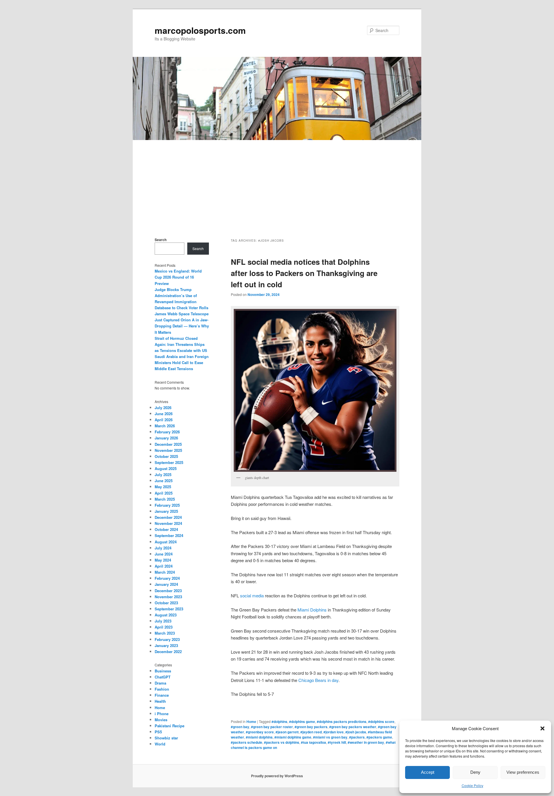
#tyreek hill (337, 742)
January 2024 (166, 584)
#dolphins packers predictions (341, 721)
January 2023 (166, 645)
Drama (160, 683)
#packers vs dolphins (281, 742)
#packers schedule (246, 742)
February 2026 (167, 432)
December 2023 (168, 590)
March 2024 (165, 572)
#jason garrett (287, 732)
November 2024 (168, 523)
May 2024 (163, 560)
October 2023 (166, 602)
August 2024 (166, 542)
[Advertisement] (277, 183)
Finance (162, 695)
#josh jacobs (355, 732)
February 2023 (167, 639)
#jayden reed (311, 732)
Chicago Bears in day (318, 680)
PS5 (158, 732)
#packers (357, 737)
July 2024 (163, 548)
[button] (542, 728)
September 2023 (169, 609)
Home (251, 721)
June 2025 (164, 480)
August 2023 (166, 615)
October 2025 (166, 456)
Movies (161, 719)
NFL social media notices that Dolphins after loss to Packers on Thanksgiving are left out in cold (304, 273)
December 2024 (168, 517)
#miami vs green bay (330, 737)
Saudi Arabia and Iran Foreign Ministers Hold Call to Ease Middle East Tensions (182, 362)
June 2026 (164, 413)
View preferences (522, 772)
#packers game (379, 737)
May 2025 (163, 486)
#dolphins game (302, 721)
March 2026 (165, 425)
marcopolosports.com (200, 30)
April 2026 (164, 419)
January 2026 (166, 438)
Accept (427, 772)
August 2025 (166, 468)
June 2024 (164, 554)
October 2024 (166, 529)
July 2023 (163, 621)
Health (160, 701)
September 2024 (169, 535)
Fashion (162, 689)
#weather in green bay (366, 742)
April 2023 (164, 627)
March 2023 (165, 633)
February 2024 (167, 578)
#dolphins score (381, 721)
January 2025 (166, 511)
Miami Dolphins (312, 610)
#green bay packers (311, 726)
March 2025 (165, 499)
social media (252, 595)
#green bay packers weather (352, 726)
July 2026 (163, 407)
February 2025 (167, 505)
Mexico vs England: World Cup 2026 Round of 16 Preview (178, 277)
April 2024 (164, 566)
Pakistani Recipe (169, 725)
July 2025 (163, 474)
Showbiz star (166, 738)
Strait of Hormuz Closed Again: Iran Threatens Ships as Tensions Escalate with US (181, 344)
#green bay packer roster (272, 726)
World (160, 744)
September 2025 (169, 462)
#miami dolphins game (292, 737)
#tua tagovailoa (313, 742)
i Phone (162, 713)
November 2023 (168, 596)
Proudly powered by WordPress (277, 775)
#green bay (240, 726)
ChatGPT (163, 677)
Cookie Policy (472, 785)
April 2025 (164, 493)
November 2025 (168, 450)
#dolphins (279, 721)
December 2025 (168, 444)
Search (160, 239)
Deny (475, 772)
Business (163, 671)
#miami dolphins (259, 737)
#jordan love (333, 732)
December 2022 (168, 651)
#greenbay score (260, 732)
